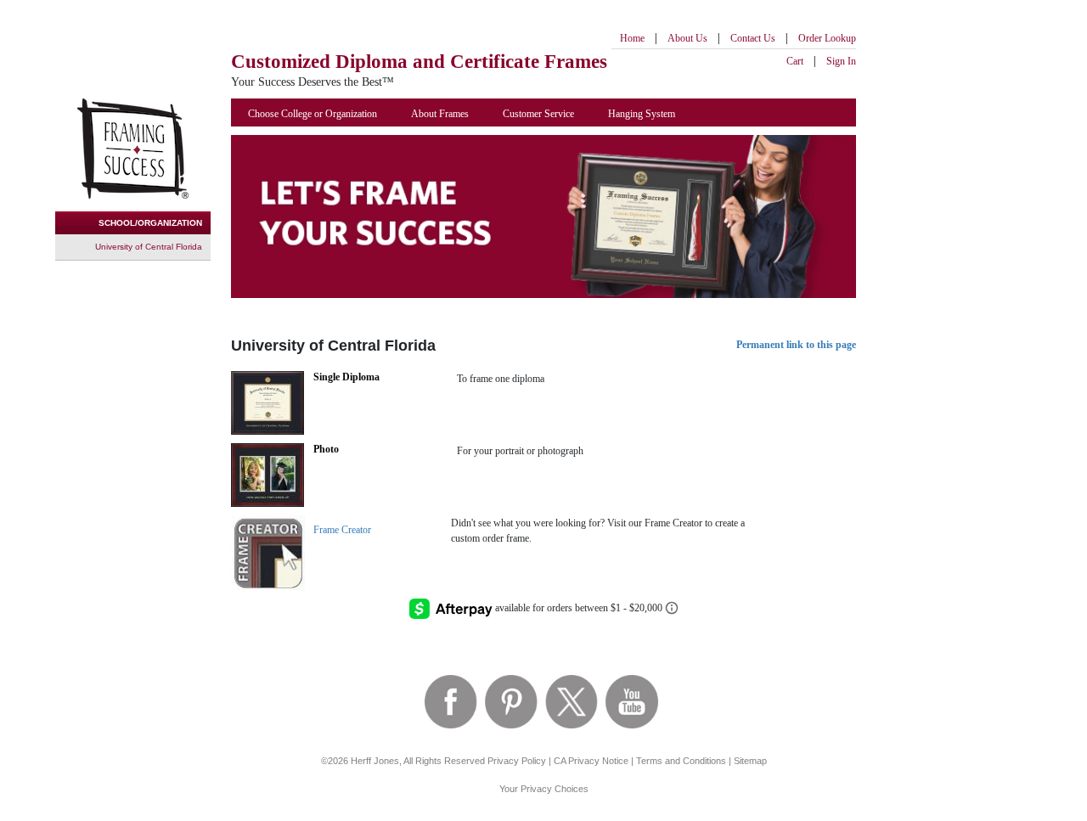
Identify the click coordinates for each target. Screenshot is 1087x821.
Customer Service (538, 114)
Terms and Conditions (681, 761)
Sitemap (750, 761)
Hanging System (641, 114)
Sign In (841, 61)
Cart (794, 61)
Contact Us (752, 38)
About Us (687, 38)
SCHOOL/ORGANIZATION (150, 223)
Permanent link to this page (796, 345)
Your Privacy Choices (544, 789)
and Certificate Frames (419, 61)
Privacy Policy (516, 761)
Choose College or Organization (312, 114)
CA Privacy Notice (591, 761)
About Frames (440, 114)
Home (632, 38)
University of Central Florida (148, 246)
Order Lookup (827, 38)
